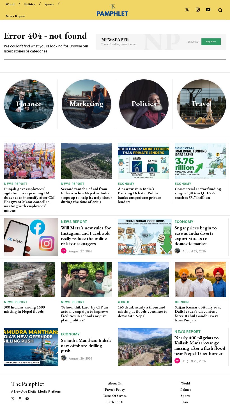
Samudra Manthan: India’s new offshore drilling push (86, 345)
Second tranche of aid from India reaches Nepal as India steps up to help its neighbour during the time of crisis (86, 195)
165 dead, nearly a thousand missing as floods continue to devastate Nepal (142, 311)
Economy (126, 183)
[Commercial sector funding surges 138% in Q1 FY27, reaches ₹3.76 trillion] (200, 161)
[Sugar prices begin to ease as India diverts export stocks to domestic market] (145, 237)
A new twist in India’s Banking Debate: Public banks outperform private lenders (139, 195)
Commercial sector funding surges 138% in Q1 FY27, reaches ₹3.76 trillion (198, 193)
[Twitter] (187, 10)
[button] (220, 10)
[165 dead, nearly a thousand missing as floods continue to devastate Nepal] (143, 279)
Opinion (182, 302)
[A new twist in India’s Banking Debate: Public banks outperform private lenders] (143, 161)
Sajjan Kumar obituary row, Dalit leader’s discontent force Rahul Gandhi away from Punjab (198, 314)
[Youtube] (208, 10)
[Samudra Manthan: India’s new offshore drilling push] (31, 346)
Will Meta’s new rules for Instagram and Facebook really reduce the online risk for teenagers (86, 236)
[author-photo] (64, 251)
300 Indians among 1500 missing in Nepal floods (24, 309)
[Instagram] (197, 10)
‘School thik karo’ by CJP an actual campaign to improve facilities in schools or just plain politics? (84, 314)
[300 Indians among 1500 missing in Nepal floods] (29, 279)
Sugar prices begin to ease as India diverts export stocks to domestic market (195, 236)
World (124, 302)
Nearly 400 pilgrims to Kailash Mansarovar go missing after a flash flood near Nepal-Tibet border (199, 345)
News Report (15, 183)
